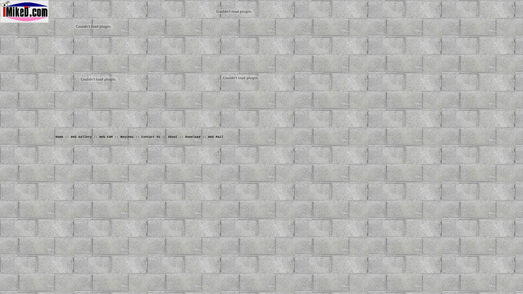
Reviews (127, 137)
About (173, 137)
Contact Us (150, 137)
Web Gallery (81, 137)
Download (192, 137)
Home (59, 137)
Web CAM (106, 137)
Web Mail (215, 137)
